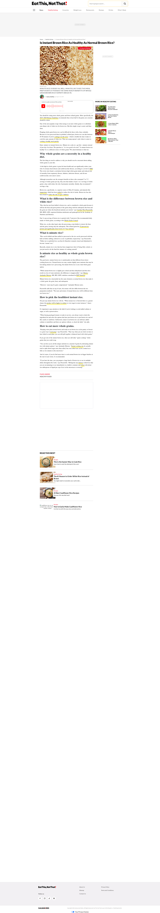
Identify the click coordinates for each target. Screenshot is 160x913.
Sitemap (81, 890)
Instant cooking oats (77, 346)
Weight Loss (77, 10)
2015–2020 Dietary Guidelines (49, 118)
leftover (80, 363)
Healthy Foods (46, 376)
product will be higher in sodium (56, 303)
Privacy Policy (105, 887)
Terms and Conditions (107, 890)
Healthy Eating (53, 10)
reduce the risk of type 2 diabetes (58, 194)
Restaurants (90, 10)
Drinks (111, 10)
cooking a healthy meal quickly (49, 141)
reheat (82, 365)
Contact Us (82, 893)
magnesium (43, 192)
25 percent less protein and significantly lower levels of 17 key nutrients (64, 227)
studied (59, 192)
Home (41, 39)
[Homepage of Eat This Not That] (47, 887)
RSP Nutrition (80, 275)
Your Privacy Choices (82, 912)
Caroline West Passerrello (84, 210)
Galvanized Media (79, 908)
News (41, 10)
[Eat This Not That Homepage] (49, 4)
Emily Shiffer (50, 96)
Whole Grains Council (71, 220)
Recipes (101, 10)
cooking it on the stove (61, 137)
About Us (82, 887)
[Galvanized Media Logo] (43, 908)
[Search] (125, 3)
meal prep (53, 332)
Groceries (65, 10)
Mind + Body (122, 10)
